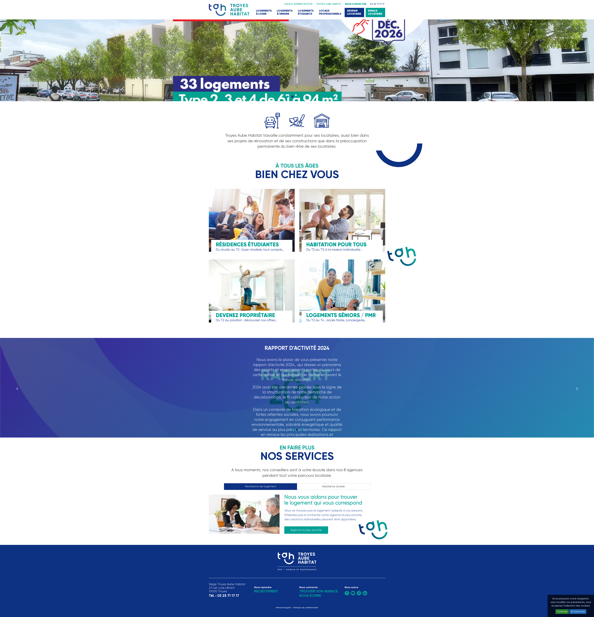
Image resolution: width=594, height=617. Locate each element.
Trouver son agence (318, 591)
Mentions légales (283, 608)
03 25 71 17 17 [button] (377, 4)
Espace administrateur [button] (298, 4)
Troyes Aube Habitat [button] (328, 4)
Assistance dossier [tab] (333, 486)
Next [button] (577, 387)
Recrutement (266, 591)
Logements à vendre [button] (285, 12)
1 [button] (287, 96)
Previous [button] (17, 387)
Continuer (562, 612)
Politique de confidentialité (306, 608)
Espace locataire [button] (375, 12)
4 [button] (301, 96)
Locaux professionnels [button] (330, 12)
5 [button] (306, 96)
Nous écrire (310, 596)
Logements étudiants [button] (306, 12)
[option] (297, 60)
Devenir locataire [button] (354, 12)
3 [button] (297, 96)
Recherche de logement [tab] (260, 486)
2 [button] (292, 96)
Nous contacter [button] (355, 4)
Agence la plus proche (306, 530)
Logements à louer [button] (264, 12)
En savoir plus (578, 612)
